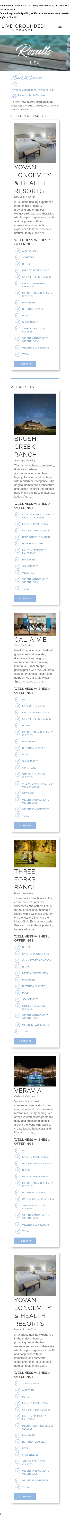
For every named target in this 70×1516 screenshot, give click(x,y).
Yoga (25, 354)
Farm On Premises (33, 706)
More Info (25, 364)
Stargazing (29, 768)
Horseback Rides (33, 543)
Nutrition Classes (33, 309)
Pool (25, 315)
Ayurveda (28, 257)
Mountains (28, 302)
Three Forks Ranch (25, 879)
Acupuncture (30, 251)
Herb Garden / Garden (36, 537)
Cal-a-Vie (30, 639)
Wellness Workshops (36, 347)
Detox (26, 264)
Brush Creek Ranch (25, 446)
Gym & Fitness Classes (36, 277)
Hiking (26, 725)
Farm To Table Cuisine (35, 270)
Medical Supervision (35, 973)
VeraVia (28, 1090)
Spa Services (30, 322)
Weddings (28, 573)
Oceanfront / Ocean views (38, 1199)
